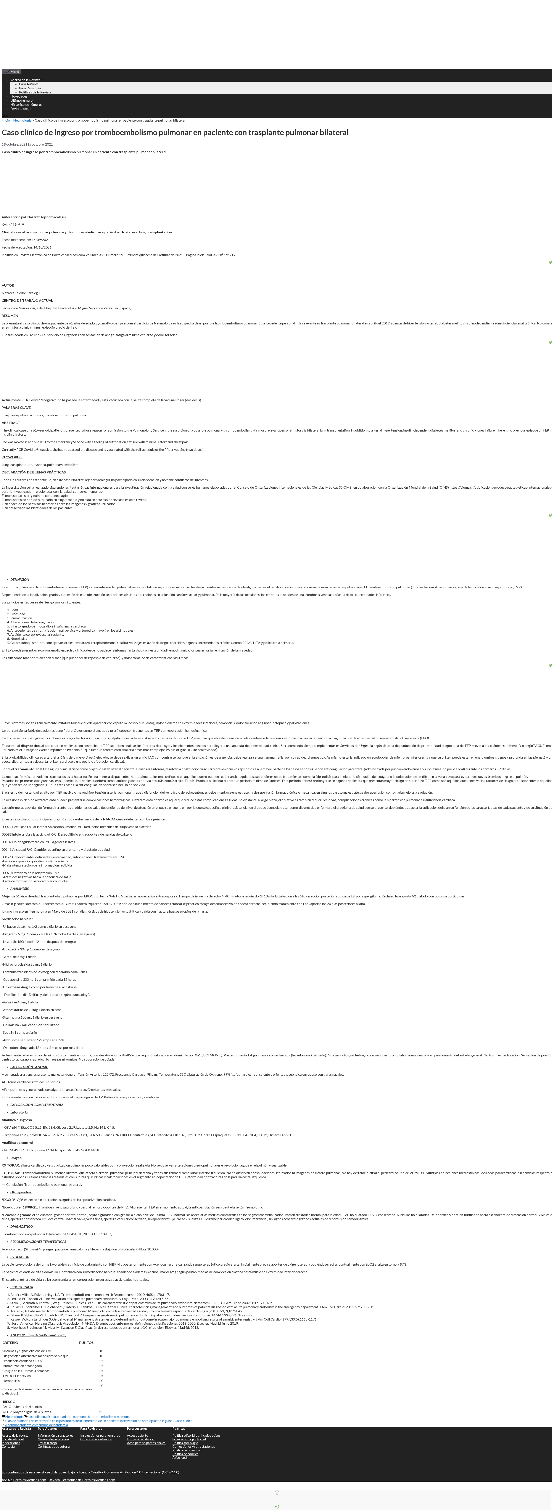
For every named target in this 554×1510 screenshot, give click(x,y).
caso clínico (36, 1416)
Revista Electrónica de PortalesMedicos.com (82, 1480)
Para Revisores (30, 88)
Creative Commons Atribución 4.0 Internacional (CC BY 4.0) (135, 1472)
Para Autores (29, 84)
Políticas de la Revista (35, 92)
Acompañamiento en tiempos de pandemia (36, 1425)
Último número (21, 100)
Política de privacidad (186, 1450)
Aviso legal (179, 1457)
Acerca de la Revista (25, 80)
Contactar (9, 1446)
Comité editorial (13, 1439)
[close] (277, 1493)
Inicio (6, 120)
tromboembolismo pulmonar (109, 1416)
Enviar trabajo (20, 108)
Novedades (18, 96)
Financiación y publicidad (189, 1439)
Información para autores (55, 1435)
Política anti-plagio (185, 1443)
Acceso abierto (137, 1435)
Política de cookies (185, 1454)
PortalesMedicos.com (29, 1480)
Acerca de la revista (15, 1435)
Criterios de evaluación (96, 1439)
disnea (51, 1416)
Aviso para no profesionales (146, 1443)
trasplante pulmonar (72, 1416)
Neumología (22, 120)
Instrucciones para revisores (100, 1435)
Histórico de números (26, 104)
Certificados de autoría (54, 1446)
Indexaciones (11, 1443)
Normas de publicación (53, 1439)
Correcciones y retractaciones (193, 1446)
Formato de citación (141, 1439)
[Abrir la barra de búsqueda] (5, 116)
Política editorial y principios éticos (196, 1435)
